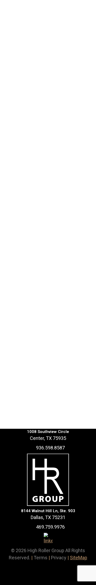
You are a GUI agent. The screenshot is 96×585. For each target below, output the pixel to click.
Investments (22, 127)
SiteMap (78, 557)
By (43, 127)
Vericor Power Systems (46, 317)
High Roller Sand (37, 118)
